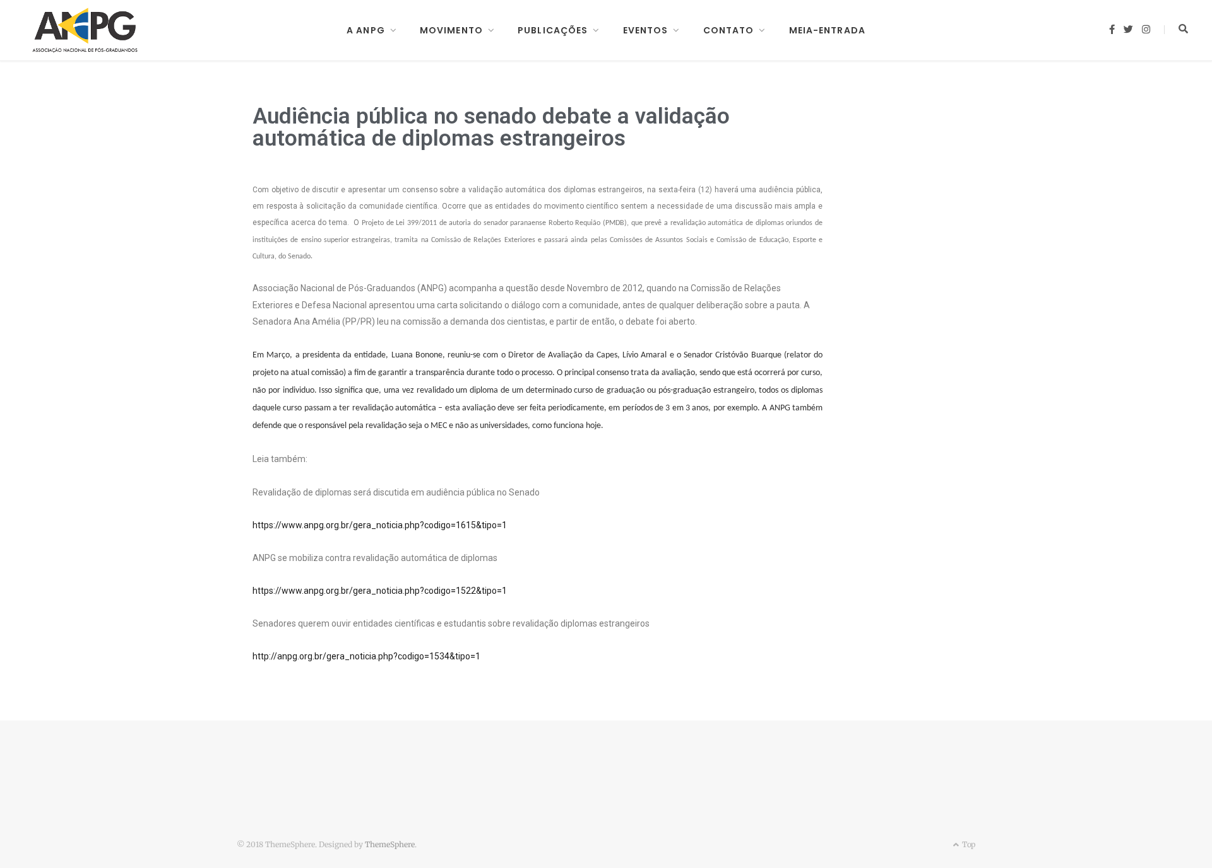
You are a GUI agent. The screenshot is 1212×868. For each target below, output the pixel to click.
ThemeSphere (390, 844)
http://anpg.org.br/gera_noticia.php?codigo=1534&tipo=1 (366, 656)
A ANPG (366, 30)
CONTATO (728, 30)
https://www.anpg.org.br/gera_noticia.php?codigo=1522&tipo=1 (379, 591)
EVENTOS (645, 30)
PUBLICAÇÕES (553, 30)
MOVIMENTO (451, 30)
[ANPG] (85, 30)
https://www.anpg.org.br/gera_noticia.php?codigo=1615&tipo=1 (379, 525)
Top (967, 844)
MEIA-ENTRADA (827, 30)
